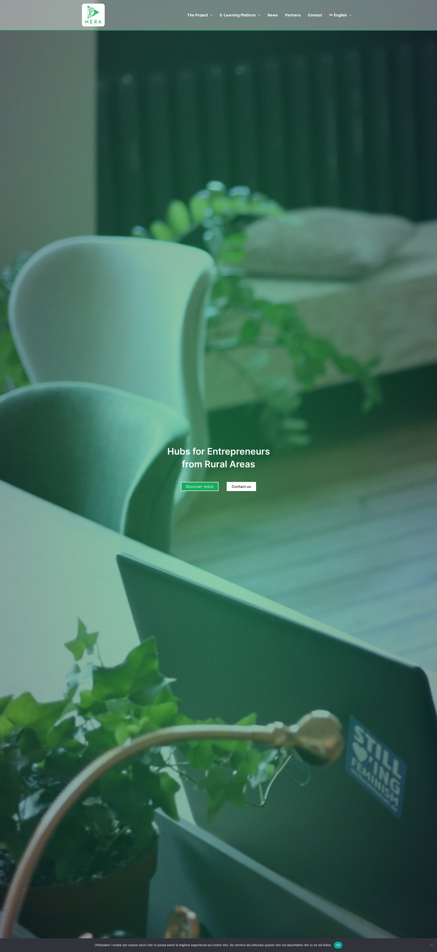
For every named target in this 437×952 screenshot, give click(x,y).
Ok (338, 945)
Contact (315, 15)
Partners (293, 15)
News (273, 15)
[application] (210, 15)
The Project (197, 15)
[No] (431, 945)
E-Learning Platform (238, 15)
